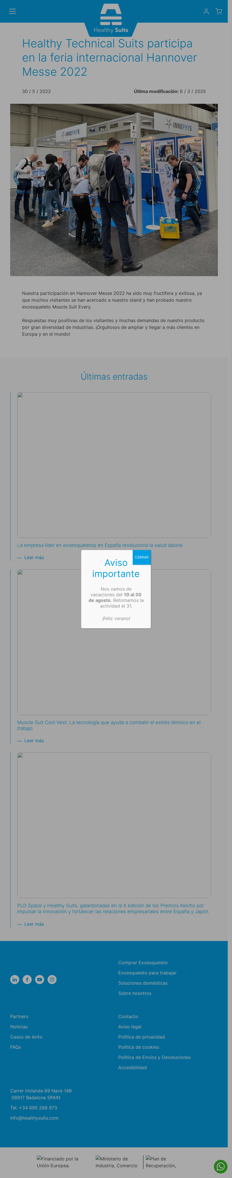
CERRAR (142, 557)
